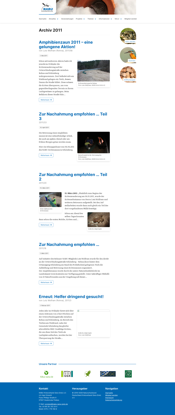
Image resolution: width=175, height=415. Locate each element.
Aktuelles (52, 19)
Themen (91, 19)
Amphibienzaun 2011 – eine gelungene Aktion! (66, 44)
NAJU (117, 19)
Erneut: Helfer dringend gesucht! (71, 296)
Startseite (42, 19)
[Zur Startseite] (47, 7)
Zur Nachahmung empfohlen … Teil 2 (73, 177)
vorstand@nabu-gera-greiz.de (56, 404)
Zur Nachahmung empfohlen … (69, 244)
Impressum (109, 398)
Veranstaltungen (67, 19)
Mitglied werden (130, 19)
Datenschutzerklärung (113, 400)
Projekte (79, 19)
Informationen (104, 19)
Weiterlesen (45, 100)
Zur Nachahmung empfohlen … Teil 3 (73, 116)
